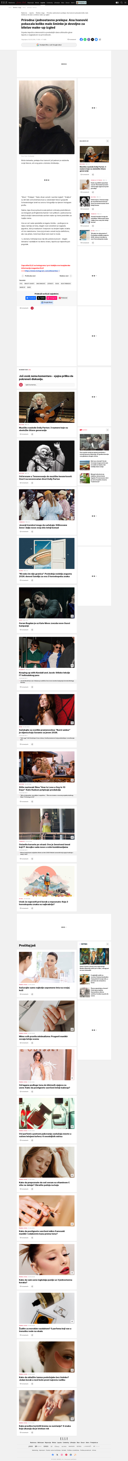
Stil (21, 283)
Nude (29, 287)
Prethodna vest (30, 276)
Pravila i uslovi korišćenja (53, 1450)
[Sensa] (79, 1446)
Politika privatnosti (85, 1450)
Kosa (57, 283)
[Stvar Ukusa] (96, 1446)
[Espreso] (46, 1446)
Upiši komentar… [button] (31, 385)
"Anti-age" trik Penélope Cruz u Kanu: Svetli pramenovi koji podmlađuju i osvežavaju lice (47, 738)
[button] (72, 39)
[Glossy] (57, 1446)
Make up (22, 287)
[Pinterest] (66, 1455)
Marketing (35, 1450)
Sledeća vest (64, 276)
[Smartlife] (71, 1446)
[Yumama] (87, 1446)
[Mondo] (38, 1446)
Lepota (31, 13)
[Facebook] (53, 1455)
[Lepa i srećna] (64, 1446)
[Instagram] (62, 1455)
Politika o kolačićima (73, 1450)
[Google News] (71, 1455)
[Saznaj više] (107, 429)
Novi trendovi (66, 283)
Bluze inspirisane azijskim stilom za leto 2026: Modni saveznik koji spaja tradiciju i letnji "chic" (46, 853)
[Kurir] (30, 1446)
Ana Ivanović (40, 283)
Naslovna (24, 13)
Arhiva (94, 1450)
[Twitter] (57, 1455)
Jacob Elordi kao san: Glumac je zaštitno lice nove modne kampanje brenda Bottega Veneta (47, 681)
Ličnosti (50, 283)
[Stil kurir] (51, 1446)
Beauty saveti (29, 283)
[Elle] (4, 2)
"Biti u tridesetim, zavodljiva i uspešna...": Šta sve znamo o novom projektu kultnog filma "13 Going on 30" (46, 796)
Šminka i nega (40, 13)
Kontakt (64, 1450)
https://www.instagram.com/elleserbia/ (41, 271)
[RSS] (75, 1455)
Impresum (42, 1450)
